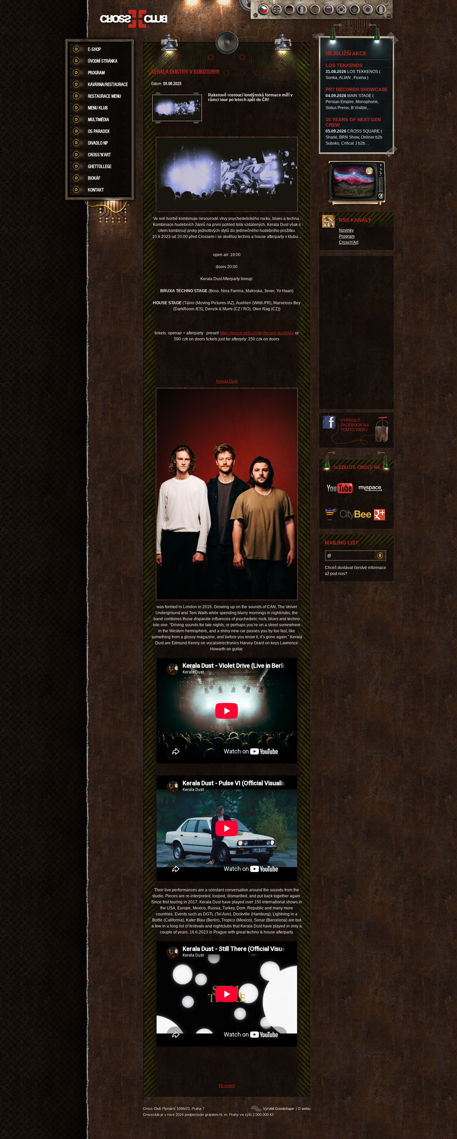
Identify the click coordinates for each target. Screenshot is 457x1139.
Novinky (346, 230)
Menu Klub (98, 107)
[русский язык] (328, 9)
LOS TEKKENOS (344, 65)
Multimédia (98, 119)
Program (96, 72)
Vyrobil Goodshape (278, 1109)
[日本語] (367, 9)
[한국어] (341, 9)
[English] (276, 9)
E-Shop (94, 49)
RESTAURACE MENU (104, 96)
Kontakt (96, 189)
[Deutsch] (289, 9)
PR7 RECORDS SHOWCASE (356, 89)
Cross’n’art (99, 154)
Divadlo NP (98, 143)
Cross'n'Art (348, 242)
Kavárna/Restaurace (108, 84)
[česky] (263, 9)
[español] (315, 9)
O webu (304, 1109)
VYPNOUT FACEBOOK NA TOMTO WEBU (355, 425)
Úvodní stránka (102, 61)
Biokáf (94, 178)
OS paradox (98, 131)
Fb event (227, 1085)
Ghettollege (99, 166)
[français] (302, 9)
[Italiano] (380, 9)
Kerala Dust (227, 381)
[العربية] (354, 9)
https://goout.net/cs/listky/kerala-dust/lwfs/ (257, 333)
